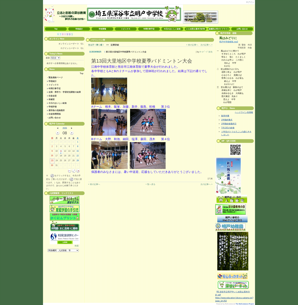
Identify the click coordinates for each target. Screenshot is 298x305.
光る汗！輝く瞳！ (96, 45)
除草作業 (225, 116)
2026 (65, 128)
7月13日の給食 (228, 128)
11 (61, 151)
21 (73, 156)
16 (52, 155)
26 (52, 142)
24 (57, 160)
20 (69, 156)
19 (65, 156)
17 (56, 156)
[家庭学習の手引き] (64, 211)
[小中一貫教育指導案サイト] (65, 200)
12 (65, 151)
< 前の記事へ (192, 45)
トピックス (125, 29)
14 (73, 151)
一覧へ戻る (150, 184)
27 (56, 142)
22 (78, 156)
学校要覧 (102, 29)
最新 (48, 58)
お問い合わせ (242, 29)
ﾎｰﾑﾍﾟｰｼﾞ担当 (206, 52)
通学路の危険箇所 (57, 110)
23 (52, 160)
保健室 (52, 99)
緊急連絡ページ (56, 77)
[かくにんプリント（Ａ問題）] (65, 217)
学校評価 (53, 106)
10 (56, 151)
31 (73, 142)
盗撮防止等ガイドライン (219, 29)
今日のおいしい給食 (172, 29)
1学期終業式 (226, 120)
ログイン (250, 2)
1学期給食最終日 (228, 124)
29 (65, 142)
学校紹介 (79, 29)
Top (55, 29)
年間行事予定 (149, 29)
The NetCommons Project (245, 304)
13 (69, 151)
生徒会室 (53, 96)
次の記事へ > (206, 45)
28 (61, 142)
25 (61, 160)
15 (78, 151)
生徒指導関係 (55, 114)
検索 (77, 246)
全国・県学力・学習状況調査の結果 (65, 92)
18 (61, 156)
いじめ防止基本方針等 (195, 29)
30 (69, 142)
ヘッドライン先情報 (244, 112)
